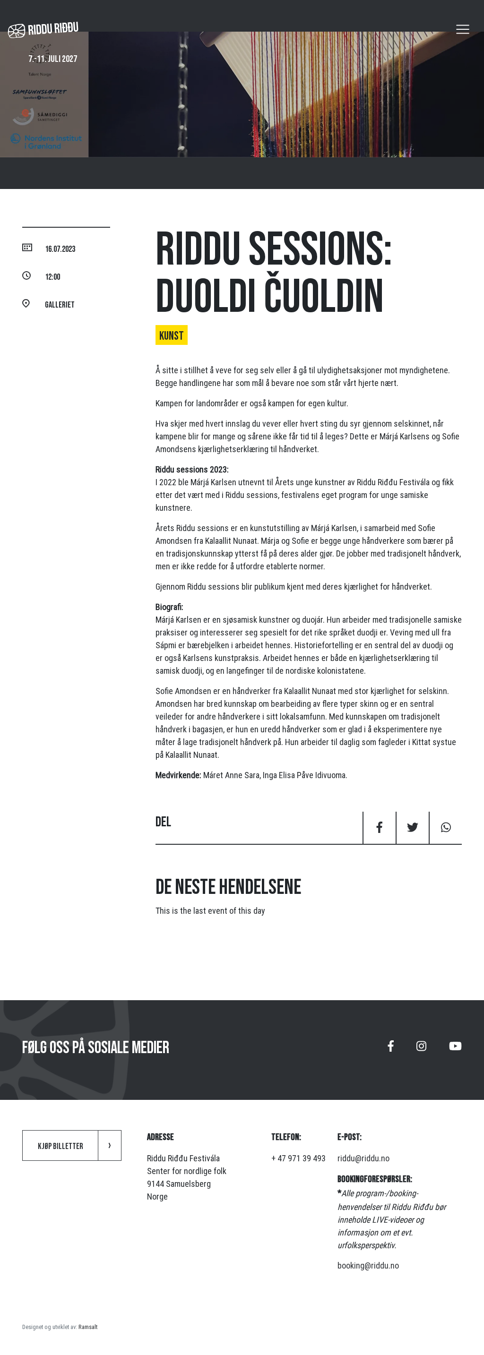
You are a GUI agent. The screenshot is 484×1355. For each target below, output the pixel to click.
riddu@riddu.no (363, 1158)
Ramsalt (87, 1326)
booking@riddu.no (368, 1265)
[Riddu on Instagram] (421, 1050)
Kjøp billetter (60, 1146)
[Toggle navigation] (462, 29)
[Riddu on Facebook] (391, 1050)
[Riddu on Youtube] (455, 1050)
